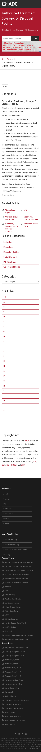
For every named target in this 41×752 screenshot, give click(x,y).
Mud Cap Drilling (10, 627)
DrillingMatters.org (10, 540)
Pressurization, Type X (13, 676)
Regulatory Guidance (11, 252)
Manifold (8, 587)
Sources (6, 519)
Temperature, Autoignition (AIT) (16, 639)
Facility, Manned (10, 696)
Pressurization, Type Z (13, 668)
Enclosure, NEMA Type (13, 704)
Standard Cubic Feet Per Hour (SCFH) (18, 567)
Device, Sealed (10, 712)
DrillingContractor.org (11, 545)
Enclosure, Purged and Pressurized (17, 700)
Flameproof (9, 692)
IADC (27, 441)
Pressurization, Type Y (13, 672)
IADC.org (6, 555)
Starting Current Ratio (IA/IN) (15, 623)
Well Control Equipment (13, 603)
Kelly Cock (8, 631)
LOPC (7, 591)
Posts (8, 59)
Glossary (6, 499)
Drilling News (8, 514)
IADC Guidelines (10, 262)
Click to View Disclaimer (31, 748)
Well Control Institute (12, 267)
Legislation (7, 242)
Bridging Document (11, 619)
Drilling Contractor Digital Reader (15, 550)
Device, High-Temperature (14, 716)
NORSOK (13, 465)
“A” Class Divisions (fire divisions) (16, 583)
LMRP (7, 615)
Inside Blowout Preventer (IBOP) (16, 579)
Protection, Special (11, 664)
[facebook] (16, 734)
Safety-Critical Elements (13, 607)
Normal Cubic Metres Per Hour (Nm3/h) (19, 563)
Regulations (9, 195)
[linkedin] (19, 734)
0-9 (4, 297)
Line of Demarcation (12, 688)
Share (5, 86)
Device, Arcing (10, 725)
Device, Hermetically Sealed (15, 720)
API (34, 462)
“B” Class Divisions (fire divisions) (17, 575)
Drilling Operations (11, 611)
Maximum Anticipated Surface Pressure (19, 635)
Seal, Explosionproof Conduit (15, 652)
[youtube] (26, 734)
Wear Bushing (10, 595)
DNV (23, 465)
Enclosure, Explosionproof (14, 708)
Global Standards (10, 257)
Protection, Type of (12, 660)
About (5, 494)
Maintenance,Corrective (13, 684)
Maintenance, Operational (14, 680)
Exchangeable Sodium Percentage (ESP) (19, 571)
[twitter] (22, 734)
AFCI (26, 210)
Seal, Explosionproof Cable (14, 656)
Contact (6, 524)
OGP (3, 465)
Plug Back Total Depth (13, 599)
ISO (7, 465)
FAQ (4, 504)
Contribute (7, 509)
